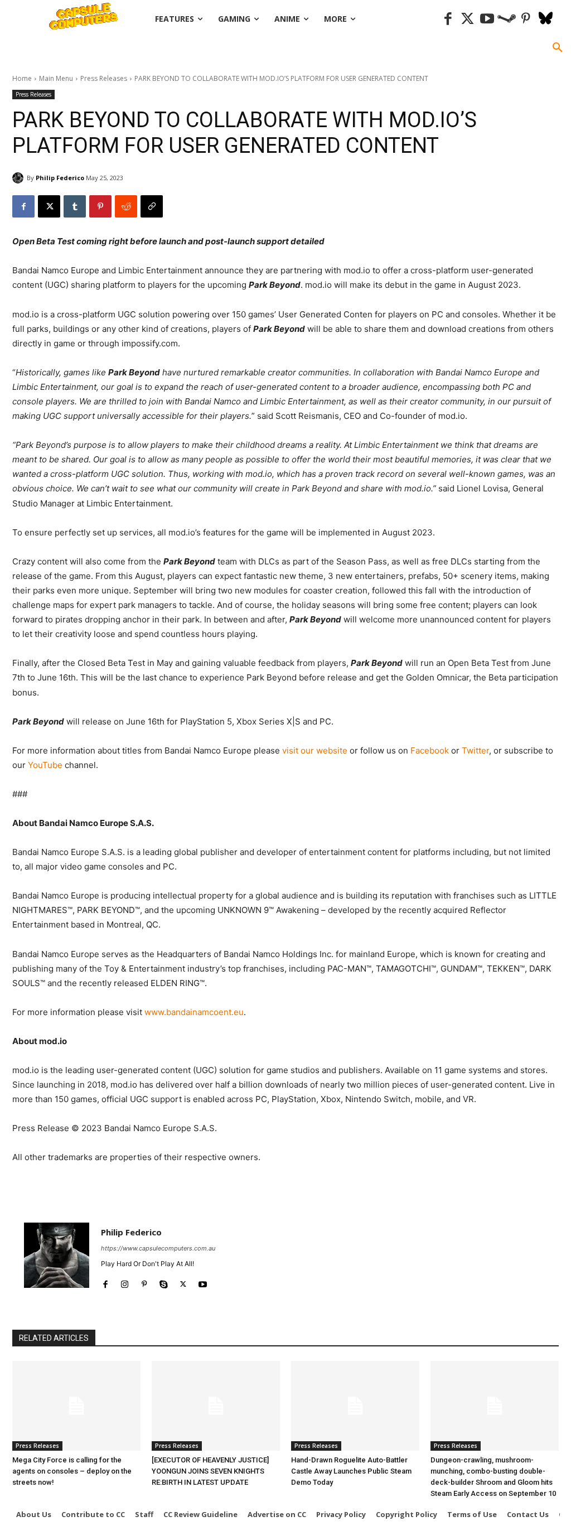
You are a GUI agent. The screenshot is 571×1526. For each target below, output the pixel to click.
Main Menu (56, 78)
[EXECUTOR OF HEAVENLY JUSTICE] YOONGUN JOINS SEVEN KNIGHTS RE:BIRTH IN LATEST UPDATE (210, 1471)
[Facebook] (448, 19)
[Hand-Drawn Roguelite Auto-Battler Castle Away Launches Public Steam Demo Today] (355, 1406)
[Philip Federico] (19, 177)
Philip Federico (60, 177)
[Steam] (507, 19)
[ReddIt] (126, 206)
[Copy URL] (152, 206)
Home (22, 78)
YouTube (45, 765)
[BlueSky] (546, 19)
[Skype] (163, 1281)
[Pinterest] (526, 19)
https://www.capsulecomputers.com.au (158, 1248)
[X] (49, 206)
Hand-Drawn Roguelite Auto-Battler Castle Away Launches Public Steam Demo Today (351, 1471)
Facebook (429, 750)
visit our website (314, 750)
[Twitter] (468, 19)
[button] (557, 48)
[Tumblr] (75, 206)
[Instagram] (124, 1281)
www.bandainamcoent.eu (194, 1012)
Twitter (475, 750)
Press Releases (103, 78)
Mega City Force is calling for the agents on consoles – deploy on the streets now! (72, 1471)
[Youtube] (487, 19)
